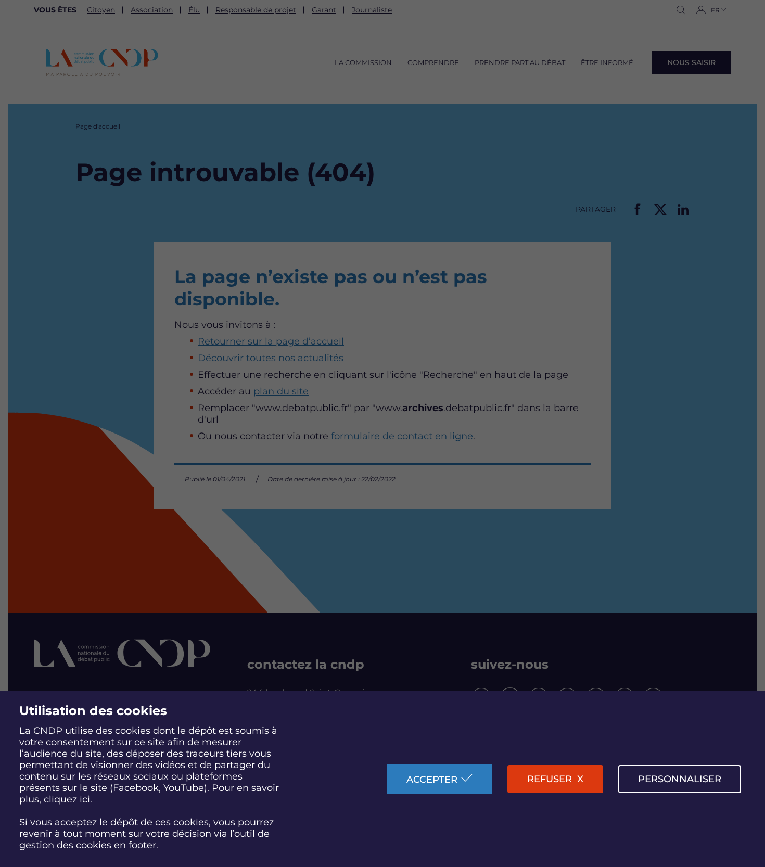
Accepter (431, 779)
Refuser (549, 779)
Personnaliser (679, 779)
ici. (86, 799)
